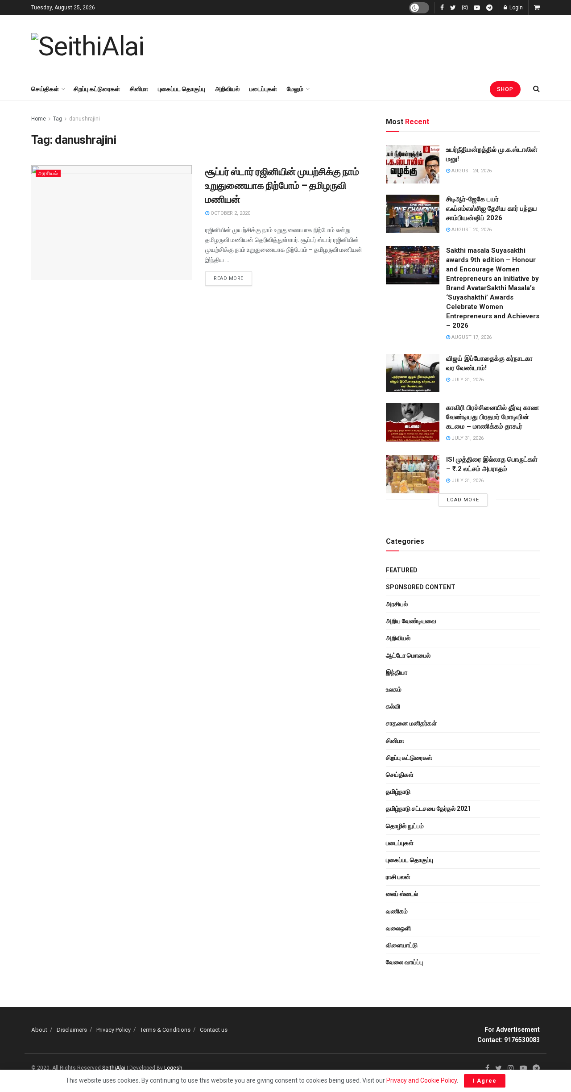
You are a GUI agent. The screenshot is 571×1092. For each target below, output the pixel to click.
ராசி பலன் (398, 876)
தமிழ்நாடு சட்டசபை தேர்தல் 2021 (428, 808)
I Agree (485, 1080)
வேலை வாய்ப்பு (404, 962)
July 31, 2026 (467, 380)
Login (515, 7)
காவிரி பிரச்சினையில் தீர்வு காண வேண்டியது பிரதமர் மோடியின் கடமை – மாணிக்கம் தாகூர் (492, 417)
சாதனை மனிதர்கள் (411, 723)
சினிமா (139, 88)
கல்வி (393, 706)
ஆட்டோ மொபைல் (408, 655)
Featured (402, 570)
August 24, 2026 (471, 171)
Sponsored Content (420, 587)
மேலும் (295, 88)
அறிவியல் (227, 88)
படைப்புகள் (263, 88)
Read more (229, 278)
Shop (505, 89)
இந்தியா (396, 672)
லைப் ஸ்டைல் (402, 893)
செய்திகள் (45, 88)
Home (38, 119)
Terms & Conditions (165, 1029)
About (39, 1029)
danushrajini (84, 119)
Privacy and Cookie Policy (421, 1080)
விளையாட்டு (402, 945)
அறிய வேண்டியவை (411, 621)
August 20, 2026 (471, 230)
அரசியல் (48, 173)
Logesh (173, 1068)
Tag (57, 119)
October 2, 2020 (229, 213)
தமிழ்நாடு (398, 791)
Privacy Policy (113, 1029)
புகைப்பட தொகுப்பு (181, 88)
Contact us (214, 1029)
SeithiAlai (113, 1068)
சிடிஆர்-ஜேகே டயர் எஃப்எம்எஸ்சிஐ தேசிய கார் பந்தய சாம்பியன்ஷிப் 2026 (491, 208)
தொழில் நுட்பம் (405, 825)
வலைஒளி (398, 928)
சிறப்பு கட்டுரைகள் (97, 88)
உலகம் (393, 689)
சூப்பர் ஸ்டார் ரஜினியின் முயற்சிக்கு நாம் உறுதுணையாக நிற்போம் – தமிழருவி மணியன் (282, 185)
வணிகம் (397, 911)
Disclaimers (72, 1029)
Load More (463, 500)
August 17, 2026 (471, 337)
